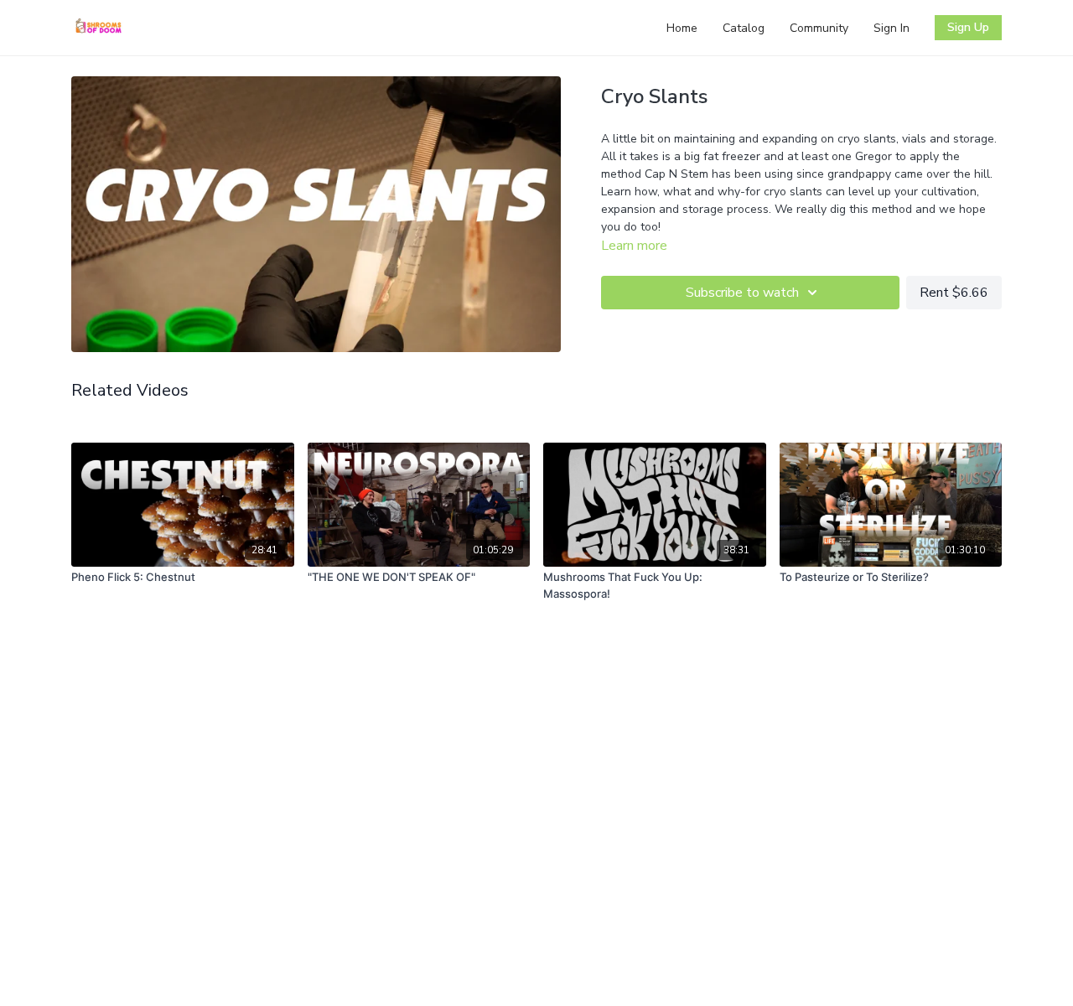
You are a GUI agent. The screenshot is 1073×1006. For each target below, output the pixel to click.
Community (819, 28)
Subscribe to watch (742, 292)
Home (681, 28)
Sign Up (968, 27)
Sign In (891, 28)
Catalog (744, 28)
